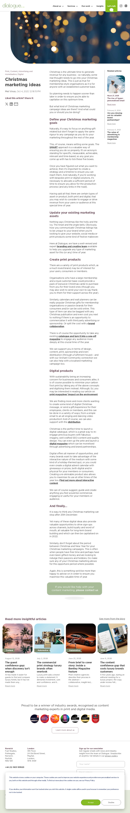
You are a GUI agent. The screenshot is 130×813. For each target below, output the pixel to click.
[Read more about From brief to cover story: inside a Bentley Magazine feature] (81, 639)
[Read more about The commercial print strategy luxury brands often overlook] (49, 639)
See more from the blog (112, 619)
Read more (111, 104)
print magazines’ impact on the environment (74, 394)
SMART (54, 147)
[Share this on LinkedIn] (11, 104)
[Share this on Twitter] (6, 104)
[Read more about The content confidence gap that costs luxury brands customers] (113, 639)
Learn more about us (65, 730)
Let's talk (111, 6)
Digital (20, 74)
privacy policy (111, 756)
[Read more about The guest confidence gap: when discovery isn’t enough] (17, 639)
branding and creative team (72, 246)
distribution (74, 422)
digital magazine (59, 444)
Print (7, 71)
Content (14, 71)
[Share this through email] (16, 104)
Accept (91, 802)
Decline (111, 802)
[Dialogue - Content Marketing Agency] (13, 6)
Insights (100, 6)
